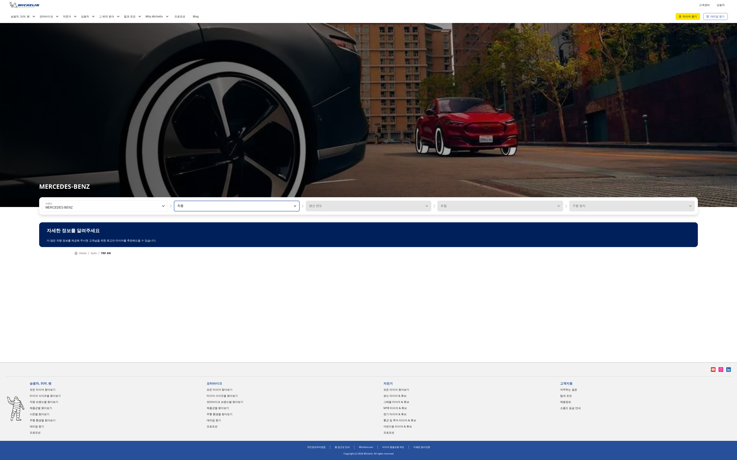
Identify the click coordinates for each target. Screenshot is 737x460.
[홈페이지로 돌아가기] (24, 5)
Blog (196, 16)
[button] (162, 206)
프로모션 (179, 16)
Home (83, 253)
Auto (94, 253)
